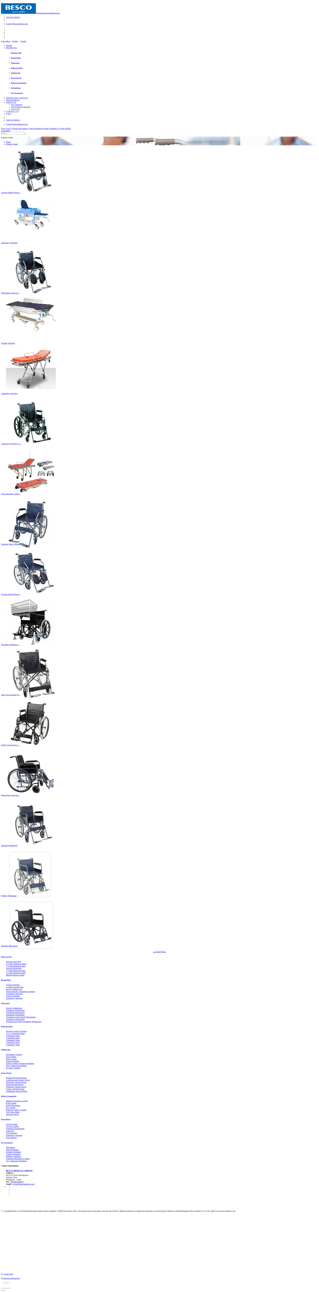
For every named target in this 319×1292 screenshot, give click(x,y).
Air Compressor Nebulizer (16, 1161)
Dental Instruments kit (14, 1085)
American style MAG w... (11, 444)
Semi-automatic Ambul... (11, 494)
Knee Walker (11, 1057)
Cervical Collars (12, 1126)
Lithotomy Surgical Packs (16, 1087)
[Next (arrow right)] (4, 1290)
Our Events (15, 109)
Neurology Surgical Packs (16, 1082)
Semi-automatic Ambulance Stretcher (20, 992)
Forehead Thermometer (15, 1129)
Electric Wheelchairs (14, 1008)
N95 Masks (10, 1147)
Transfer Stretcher (8, 343)
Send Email (8, 1274)
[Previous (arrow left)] (2, 1290)
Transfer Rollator (12, 1061)
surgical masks (11, 1124)
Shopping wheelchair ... (10, 645)
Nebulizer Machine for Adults (17, 1159)
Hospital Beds (16, 58)
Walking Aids (15, 73)
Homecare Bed (16, 53)
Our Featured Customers (20, 107)
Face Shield (10, 1108)
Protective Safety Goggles (16, 1110)
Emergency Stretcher (9, 243)
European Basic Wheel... (11, 544)
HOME (9, 45)
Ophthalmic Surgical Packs (16, 1091)
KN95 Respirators (13, 1105)
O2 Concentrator (17, 93)
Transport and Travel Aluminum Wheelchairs (23, 1022)
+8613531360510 (13, 17)
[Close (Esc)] (2, 1288)
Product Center (12, 144)
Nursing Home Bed (13, 968)
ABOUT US (11, 102)
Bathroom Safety (17, 68)
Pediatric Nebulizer (13, 1152)
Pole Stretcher (11, 1133)
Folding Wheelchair (9, 896)
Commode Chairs (13, 1036)
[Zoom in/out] (9, 1288)
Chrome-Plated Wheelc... (11, 193)
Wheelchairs (15, 63)
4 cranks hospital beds (14, 987)
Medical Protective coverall (16, 1101)
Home (8, 142)
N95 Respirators (12, 1150)
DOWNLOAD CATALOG (17, 98)
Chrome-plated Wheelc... (11, 594)
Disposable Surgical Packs (16, 1078)
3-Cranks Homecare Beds (16, 964)
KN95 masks (11, 1103)
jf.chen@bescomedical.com (17, 24)
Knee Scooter (11, 1059)
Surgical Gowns (12, 1114)
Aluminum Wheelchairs (15, 1010)
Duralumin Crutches (14, 1054)
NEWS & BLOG (13, 100)
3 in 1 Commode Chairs (15, 1034)
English (15, 41)
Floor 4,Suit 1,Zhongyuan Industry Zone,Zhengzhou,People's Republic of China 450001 (36, 128)
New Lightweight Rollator (16, 1066)
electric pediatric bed (14, 989)
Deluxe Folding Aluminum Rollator (20, 1063)
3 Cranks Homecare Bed (15, 966)
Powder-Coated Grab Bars (16, 1031)
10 (164, 952)
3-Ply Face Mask (12, 1112)
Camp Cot (10, 1131)
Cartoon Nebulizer (13, 1154)
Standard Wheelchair (9, 845)
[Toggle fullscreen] (7, 1288)
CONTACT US (12, 111)
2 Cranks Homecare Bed (15, 971)
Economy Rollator (13, 1068)
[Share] (4, 1288)
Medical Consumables (18, 83)
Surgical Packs (16, 78)
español (23, 41)
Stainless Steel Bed (13, 962)
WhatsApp (15, 1278)
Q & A (8, 114)
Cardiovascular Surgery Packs (18, 1080)
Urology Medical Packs (15, 1089)
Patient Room (16, 88)
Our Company (16, 105)
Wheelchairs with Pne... (10, 293)
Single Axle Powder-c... (10, 745)
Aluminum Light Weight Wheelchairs (21, 1017)
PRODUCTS (11, 48)
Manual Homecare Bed (15, 975)
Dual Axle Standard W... (10, 695)
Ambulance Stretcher (9, 393)
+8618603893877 (17, 1182)
